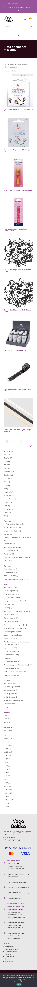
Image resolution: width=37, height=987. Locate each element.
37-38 (6, 762)
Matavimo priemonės (11, 597)
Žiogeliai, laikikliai (10, 668)
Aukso (6, 722)
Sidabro (6, 719)
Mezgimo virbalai (10, 638)
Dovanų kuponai (10, 956)
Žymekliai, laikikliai (10, 675)
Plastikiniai (7, 554)
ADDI (5, 454)
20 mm (6, 749)
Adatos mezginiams (11, 687)
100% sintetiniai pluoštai (12, 524)
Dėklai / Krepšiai (9, 618)
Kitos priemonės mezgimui (13, 625)
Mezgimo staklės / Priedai (13, 635)
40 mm (6, 772)
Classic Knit (8, 475)
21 (23, 442)
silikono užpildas (10, 591)
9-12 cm (6, 738)
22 (26, 442)
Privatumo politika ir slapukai (14, 835)
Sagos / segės (9, 648)
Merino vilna (8, 544)
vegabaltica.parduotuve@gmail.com (19, 7)
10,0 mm (7, 790)
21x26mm (7, 752)
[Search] (31, 26)
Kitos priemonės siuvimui (13, 628)
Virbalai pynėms (9, 694)
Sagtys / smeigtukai (11, 651)
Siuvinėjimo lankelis (11, 655)
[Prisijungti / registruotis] (25, 19)
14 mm (6, 796)
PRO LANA (7, 465)
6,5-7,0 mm (8, 730)
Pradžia (6, 64)
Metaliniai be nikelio (11, 547)
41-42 (6, 779)
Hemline (7, 492)
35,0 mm (7, 755)
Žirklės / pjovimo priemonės (13, 672)
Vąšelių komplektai (10, 594)
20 (20, 442)
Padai (6, 707)
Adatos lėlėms (9, 683)
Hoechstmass (9, 499)
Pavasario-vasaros (10, 572)
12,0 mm (7, 793)
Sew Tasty (7, 509)
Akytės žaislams (9, 697)
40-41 (6, 776)
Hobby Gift (8, 495)
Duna (6, 482)
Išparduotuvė (9, 961)
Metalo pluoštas (9, 551)
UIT (5, 516)
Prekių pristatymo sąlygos (13, 840)
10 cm (6, 803)
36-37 (6, 759)
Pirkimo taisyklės (10, 837)
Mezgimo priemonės (17, 64)
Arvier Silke (7, 471)
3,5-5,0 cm (7, 800)
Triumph (7, 513)
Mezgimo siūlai (9, 947)
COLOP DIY (8, 478)
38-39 (6, 766)
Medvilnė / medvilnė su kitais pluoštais (17, 538)
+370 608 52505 (13, 3)
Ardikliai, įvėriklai (10, 615)
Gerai (19, 984)
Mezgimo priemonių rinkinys (14, 601)
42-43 (6, 783)
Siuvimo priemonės (11, 951)
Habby (6, 489)
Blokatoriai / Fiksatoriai (12, 700)
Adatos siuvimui (9, 690)
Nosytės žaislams (10, 704)
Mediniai (7, 534)
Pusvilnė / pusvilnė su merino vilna (16, 557)
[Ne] (35, 980)
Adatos (6, 608)
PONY (6, 461)
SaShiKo (6, 502)
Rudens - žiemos (10, 576)
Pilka (5, 715)
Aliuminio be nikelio (11, 531)
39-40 (6, 769)
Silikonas (7, 561)
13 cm (6, 807)
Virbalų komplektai (10, 661)
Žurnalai (7, 959)
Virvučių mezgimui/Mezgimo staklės (17, 665)
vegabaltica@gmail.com (15, 898)
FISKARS (7, 485)
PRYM (6, 468)
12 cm (6, 742)
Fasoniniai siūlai (9, 569)
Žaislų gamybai (9, 604)
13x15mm (7, 745)
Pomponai (8, 954)
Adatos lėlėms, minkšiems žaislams (16, 611)
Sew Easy (7, 506)
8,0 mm (6, 786)
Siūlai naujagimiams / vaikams (14, 579)
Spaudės (7, 658)
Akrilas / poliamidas (11, 527)
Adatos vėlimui (9, 587)
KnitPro (6, 458)
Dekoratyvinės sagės (11, 621)
